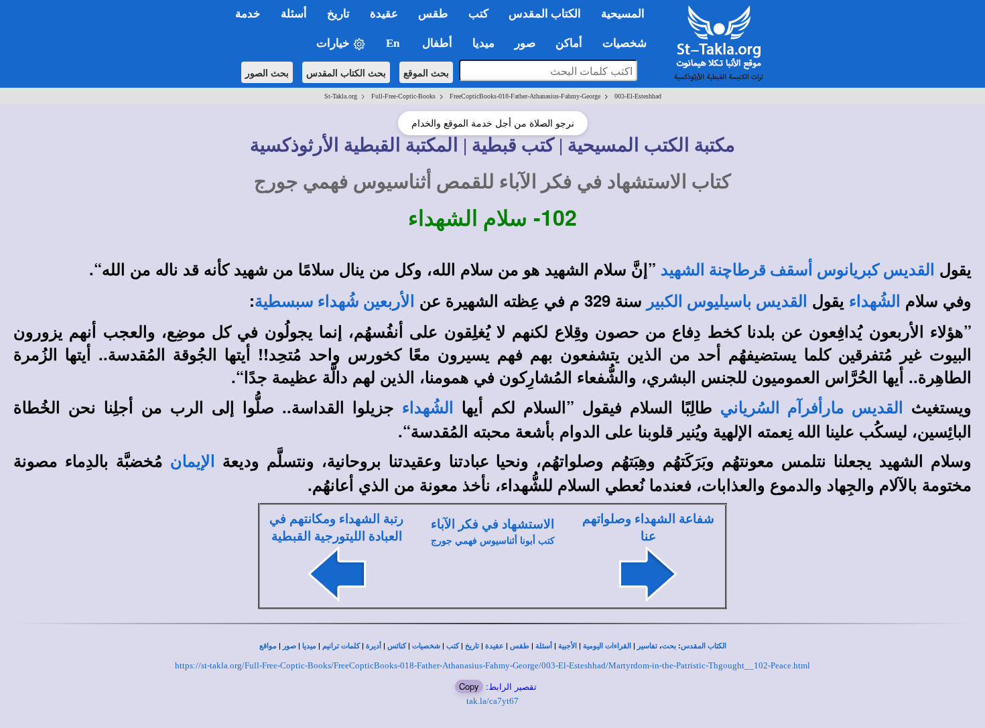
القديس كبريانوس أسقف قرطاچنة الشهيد (798, 270)
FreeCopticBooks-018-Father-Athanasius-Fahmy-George (525, 96)
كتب (452, 646)
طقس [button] (433, 13)
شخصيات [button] (628, 43)
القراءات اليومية (607, 646)
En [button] (394, 43)
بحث (669, 646)
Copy (469, 686)
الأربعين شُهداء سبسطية (335, 301)
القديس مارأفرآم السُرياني (811, 408)
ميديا (309, 646)
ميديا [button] (483, 43)
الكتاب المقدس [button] (545, 13)
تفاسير (647, 646)
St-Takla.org (340, 96)
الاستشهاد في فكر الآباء (492, 524)
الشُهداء (875, 301)
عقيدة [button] (384, 13)
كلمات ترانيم (341, 646)
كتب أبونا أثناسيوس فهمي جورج (493, 541)
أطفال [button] (437, 43)
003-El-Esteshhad (637, 96)
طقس (519, 646)
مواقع (268, 646)
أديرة (373, 646)
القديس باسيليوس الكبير (727, 301)
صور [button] (525, 43)
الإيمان (192, 461)
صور (289, 646)
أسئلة (543, 646)
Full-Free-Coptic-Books (403, 96)
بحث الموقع (426, 72)
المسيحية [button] (623, 13)
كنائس (396, 646)
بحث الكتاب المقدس (346, 72)
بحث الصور (267, 72)
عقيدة (494, 646)
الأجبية (567, 646)
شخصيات (426, 646)
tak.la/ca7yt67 (492, 701)
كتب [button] (478, 13)
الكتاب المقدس (703, 646)
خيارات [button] (334, 43)
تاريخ (472, 646)
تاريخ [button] (338, 13)
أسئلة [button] (294, 13)
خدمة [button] (248, 13)
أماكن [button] (568, 43)
